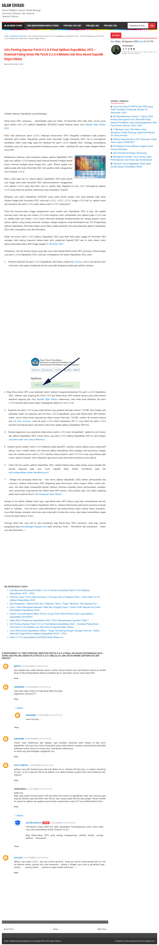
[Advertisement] (55, 88)
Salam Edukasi (13, 5)
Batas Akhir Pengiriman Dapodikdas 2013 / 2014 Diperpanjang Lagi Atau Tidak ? (49, 620)
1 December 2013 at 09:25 (62, 823)
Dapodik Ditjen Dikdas (47, 399)
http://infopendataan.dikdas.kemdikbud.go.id (28, 472)
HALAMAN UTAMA (14, 25)
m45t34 (17, 666)
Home (55, 929)
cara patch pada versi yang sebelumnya (27, 439)
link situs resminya (22, 421)
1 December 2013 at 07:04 (39, 789)
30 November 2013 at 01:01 (50, 715)
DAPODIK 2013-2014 (15, 64)
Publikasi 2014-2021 (72, 25)
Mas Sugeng (131, 941)
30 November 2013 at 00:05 (35, 666)
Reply (16, 678)
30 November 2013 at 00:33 (38, 687)
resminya (78, 262)
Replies (20, 708)
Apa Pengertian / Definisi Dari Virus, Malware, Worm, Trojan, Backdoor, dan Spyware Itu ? (54, 603)
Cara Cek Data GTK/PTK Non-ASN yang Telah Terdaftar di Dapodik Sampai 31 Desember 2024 (132, 109)
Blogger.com (150, 941)
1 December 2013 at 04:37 (41, 765)
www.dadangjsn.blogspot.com (33, 526)
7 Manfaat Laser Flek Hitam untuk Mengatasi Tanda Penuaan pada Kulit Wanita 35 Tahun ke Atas (133, 132)
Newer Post (9, 929)
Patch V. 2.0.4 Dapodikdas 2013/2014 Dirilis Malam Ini (36, 637)
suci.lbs (18, 858)
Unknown (19, 687)
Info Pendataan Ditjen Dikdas (48, 494)
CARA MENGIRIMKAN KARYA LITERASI (43, 25)
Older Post (101, 929)
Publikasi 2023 (110, 25)
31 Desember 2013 (54, 244)
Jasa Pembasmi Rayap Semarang (130, 153)
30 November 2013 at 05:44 (38, 739)
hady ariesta (21, 765)
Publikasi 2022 (92, 25)
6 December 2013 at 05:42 (36, 858)
